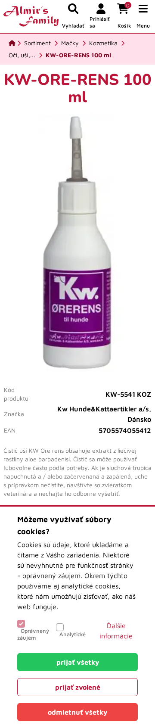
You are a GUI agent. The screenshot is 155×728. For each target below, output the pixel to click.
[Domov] (12, 43)
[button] (143, 16)
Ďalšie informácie (116, 631)
